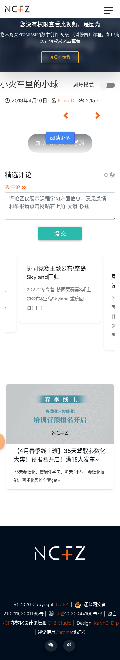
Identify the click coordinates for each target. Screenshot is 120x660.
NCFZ (62, 604)
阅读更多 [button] (60, 138)
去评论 (13, 187)
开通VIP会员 (60, 57)
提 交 (60, 233)
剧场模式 (84, 85)
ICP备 (59, 613)
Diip (115, 623)
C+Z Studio (60, 623)
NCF (6, 623)
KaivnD (67, 100)
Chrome (63, 632)
